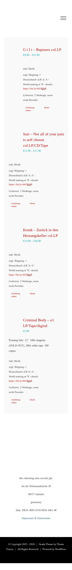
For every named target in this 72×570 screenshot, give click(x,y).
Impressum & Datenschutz (36, 518)
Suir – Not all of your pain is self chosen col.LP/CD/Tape (43, 140)
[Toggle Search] (49, 18)
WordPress (60, 549)
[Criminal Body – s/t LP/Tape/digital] (14, 323)
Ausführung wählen (29, 109)
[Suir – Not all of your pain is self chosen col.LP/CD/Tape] (14, 137)
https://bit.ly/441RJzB (30, 88)
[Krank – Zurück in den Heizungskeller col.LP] (14, 233)
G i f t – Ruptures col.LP (42, 49)
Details (46, 108)
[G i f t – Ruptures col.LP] (14, 53)
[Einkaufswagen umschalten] (26, 18)
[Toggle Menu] (63, 18)
